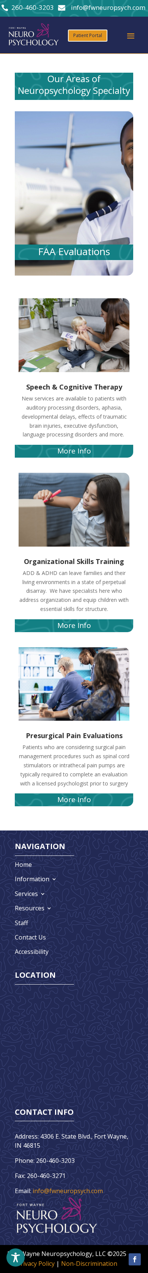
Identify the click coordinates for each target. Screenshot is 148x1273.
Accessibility (32, 951)
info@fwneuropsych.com (68, 1191)
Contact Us (30, 937)
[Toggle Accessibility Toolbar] (15, 1257)
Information (32, 879)
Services (26, 894)
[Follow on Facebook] (135, 1259)
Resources (29, 908)
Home (23, 864)
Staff (21, 923)
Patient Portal (87, 35)
